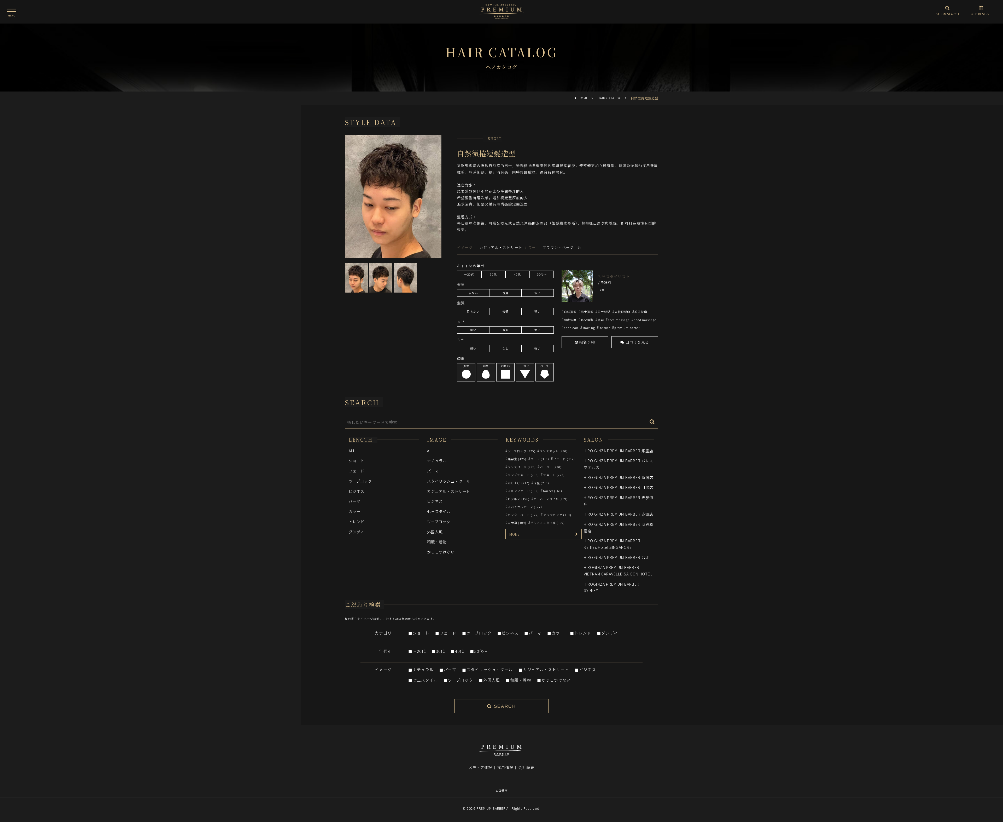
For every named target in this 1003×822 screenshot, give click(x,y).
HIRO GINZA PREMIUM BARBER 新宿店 (619, 477)
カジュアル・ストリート (448, 491)
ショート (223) (554, 475)
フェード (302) (564, 459)
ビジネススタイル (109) (547, 523)
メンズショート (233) (523, 475)
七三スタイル (439, 511)
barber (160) (552, 491)
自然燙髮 (570, 312)
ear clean (571, 328)
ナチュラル (437, 460)
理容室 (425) (517, 459)
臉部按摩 (640, 312)
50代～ (480, 651)
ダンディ (356, 531)
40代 (459, 651)
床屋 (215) (541, 483)
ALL (352, 450)
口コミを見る (637, 342)
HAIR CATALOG (610, 98)
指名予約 (586, 342)
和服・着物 (437, 541)
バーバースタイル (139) (551, 499)
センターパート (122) (523, 515)
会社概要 (526, 767)
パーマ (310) (539, 459)
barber (604, 328)
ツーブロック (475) (521, 451)
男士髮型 (604, 312)
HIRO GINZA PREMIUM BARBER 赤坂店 (619, 514)
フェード (356, 470)
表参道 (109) (517, 523)
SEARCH (504, 706)
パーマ (354, 501)
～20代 (419, 651)
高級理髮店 (622, 312)
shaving (588, 328)
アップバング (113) (557, 515)
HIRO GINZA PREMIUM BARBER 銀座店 (619, 450)
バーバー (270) (551, 467)
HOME (583, 98)
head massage (645, 320)
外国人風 (435, 531)
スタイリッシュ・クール (448, 481)
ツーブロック (360, 481)
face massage (618, 320)
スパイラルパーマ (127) (525, 507)
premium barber (627, 328)
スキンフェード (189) (523, 491)
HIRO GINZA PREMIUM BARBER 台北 (616, 557)
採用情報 (505, 767)
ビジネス (356, 491)
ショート (356, 460)
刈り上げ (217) (518, 483)
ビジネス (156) (518, 499)
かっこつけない (441, 552)
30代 (440, 651)
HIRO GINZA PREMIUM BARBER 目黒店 (619, 487)
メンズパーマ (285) (522, 467)
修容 (601, 320)
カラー (354, 511)
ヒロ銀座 (501, 790)
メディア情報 (480, 767)
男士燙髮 (587, 312)
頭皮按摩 (570, 320)
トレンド (356, 521)
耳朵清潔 (587, 320)
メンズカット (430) (554, 451)
